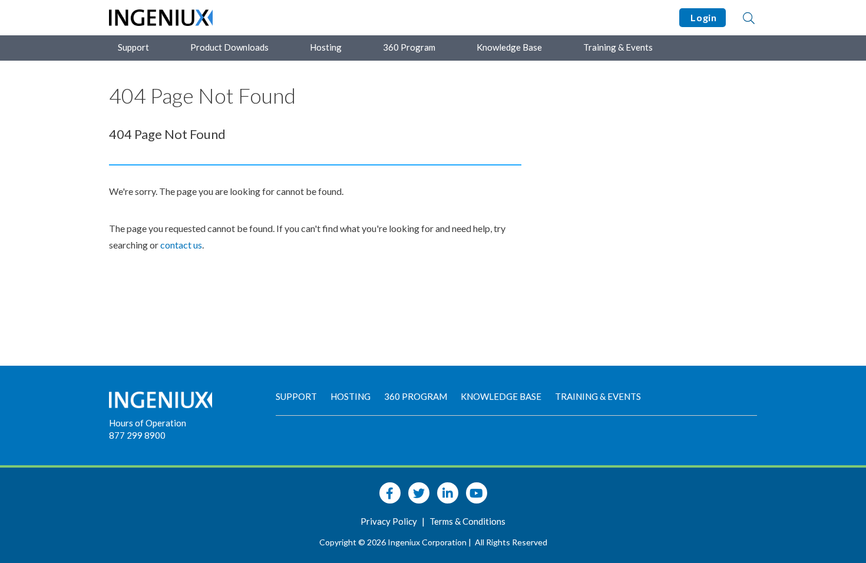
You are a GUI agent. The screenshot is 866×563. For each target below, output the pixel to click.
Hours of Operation (147, 423)
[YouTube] (476, 493)
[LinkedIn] (447, 493)
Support (133, 47)
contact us (181, 244)
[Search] (749, 18)
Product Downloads (229, 47)
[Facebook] (390, 493)
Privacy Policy (390, 521)
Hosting (326, 47)
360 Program (409, 47)
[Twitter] (418, 493)
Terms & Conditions (467, 521)
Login (702, 17)
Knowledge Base (509, 47)
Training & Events (618, 47)
